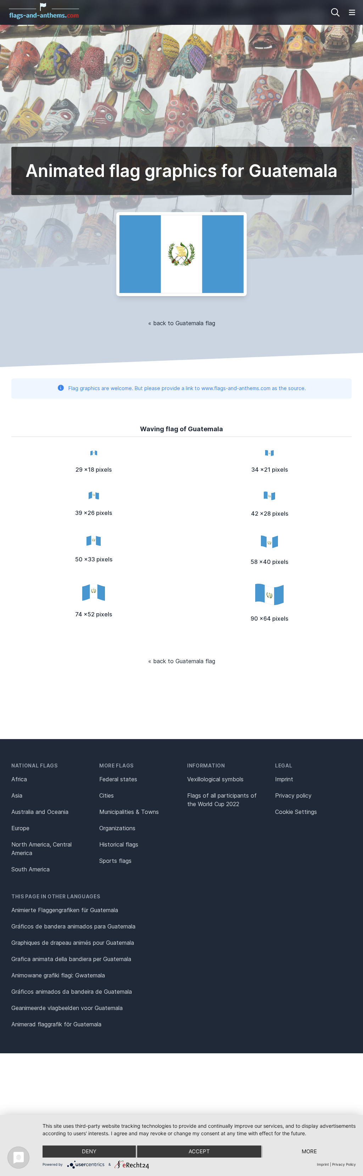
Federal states (118, 779)
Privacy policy (293, 795)
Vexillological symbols (215, 779)
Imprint (284, 779)
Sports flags (115, 860)
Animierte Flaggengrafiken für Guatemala (64, 910)
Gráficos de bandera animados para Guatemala (73, 926)
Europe (20, 828)
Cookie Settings (296, 811)
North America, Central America (41, 848)
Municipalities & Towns (129, 811)
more (309, 1151)
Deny (89, 1151)
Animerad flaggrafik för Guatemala (56, 1024)
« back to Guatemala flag (181, 323)
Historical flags (118, 844)
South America (30, 869)
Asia (16, 795)
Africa (19, 779)
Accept (199, 1151)
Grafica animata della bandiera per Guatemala (71, 959)
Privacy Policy (344, 1164)
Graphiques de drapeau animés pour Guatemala (72, 942)
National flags (34, 765)
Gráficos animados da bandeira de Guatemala (71, 991)
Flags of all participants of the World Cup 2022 (222, 800)
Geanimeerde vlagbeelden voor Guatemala (67, 1007)
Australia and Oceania (39, 811)
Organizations (117, 828)
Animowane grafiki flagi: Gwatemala (58, 975)
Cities (106, 795)
